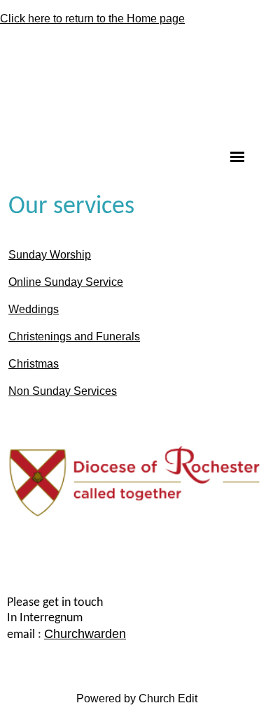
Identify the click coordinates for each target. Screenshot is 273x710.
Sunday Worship (49, 255)
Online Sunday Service (65, 282)
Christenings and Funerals (74, 336)
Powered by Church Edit (136, 698)
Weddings (33, 309)
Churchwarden (85, 634)
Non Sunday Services (62, 391)
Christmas (33, 364)
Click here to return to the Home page (92, 18)
